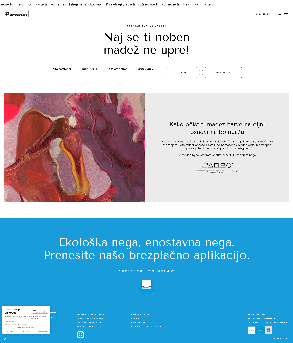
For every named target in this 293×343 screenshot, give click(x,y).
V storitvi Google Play (161, 271)
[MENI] (286, 14)
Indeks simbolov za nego (91, 319)
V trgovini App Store (130, 271)
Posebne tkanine (86, 327)
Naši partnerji (139, 323)
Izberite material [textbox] (145, 69)
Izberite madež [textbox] (89, 69)
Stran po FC (281, 338)
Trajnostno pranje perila (91, 314)
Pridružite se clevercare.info (147, 327)
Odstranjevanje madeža (90, 323)
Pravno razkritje (258, 314)
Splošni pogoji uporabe (261, 319)
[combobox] (89, 70)
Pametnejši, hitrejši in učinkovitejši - (67, 4)
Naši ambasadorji (141, 314)
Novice (135, 319)
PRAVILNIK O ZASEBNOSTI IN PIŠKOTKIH (268, 323)
